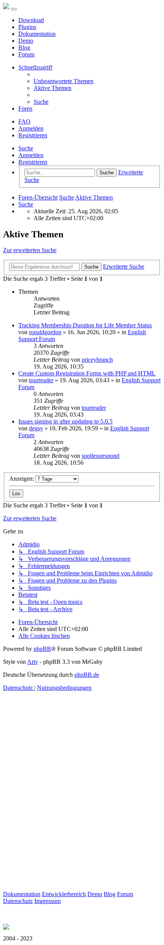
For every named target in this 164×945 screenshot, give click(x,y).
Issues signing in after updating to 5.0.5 (65, 421)
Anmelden (30, 155)
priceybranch (97, 359)
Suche (25, 148)
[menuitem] (63, 81)
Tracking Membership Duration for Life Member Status (85, 325)
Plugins (27, 27)
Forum (26, 54)
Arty (32, 661)
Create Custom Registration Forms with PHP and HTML (87, 373)
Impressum (47, 901)
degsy (36, 428)
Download (31, 20)
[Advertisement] (82, 809)
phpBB (42, 649)
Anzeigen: (22, 478)
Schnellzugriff (35, 67)
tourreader (41, 380)
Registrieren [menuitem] (32, 135)
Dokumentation (37, 34)
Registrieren (32, 162)
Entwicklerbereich (64, 894)
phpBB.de (86, 674)
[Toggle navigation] (14, 9)
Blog (24, 47)
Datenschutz (18, 901)
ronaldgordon (45, 332)
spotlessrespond (100, 455)
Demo (25, 40)
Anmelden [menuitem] (30, 128)
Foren (25, 108)
